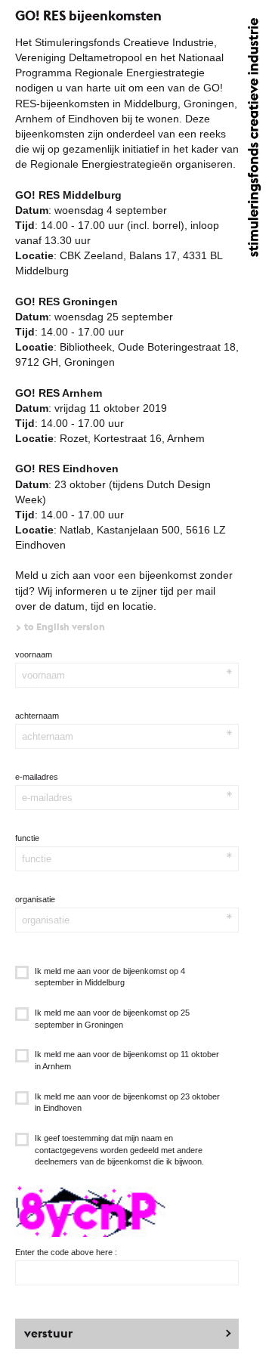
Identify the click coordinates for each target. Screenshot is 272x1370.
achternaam (37, 715)
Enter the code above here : (66, 1252)
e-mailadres (36, 776)
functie (27, 838)
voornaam (33, 654)
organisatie (35, 899)
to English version (64, 626)
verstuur (48, 1333)
